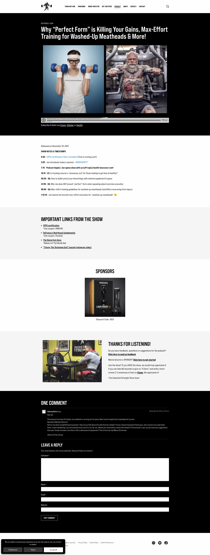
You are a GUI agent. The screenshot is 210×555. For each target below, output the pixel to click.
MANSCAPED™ (82, 162)
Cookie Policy (94, 543)
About (125, 6)
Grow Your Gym (93, 6)
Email (43, 495)
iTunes (63, 125)
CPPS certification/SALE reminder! (62, 157)
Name (43, 484)
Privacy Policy (82, 543)
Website (44, 505)
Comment (45, 455)
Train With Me (70, 6)
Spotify (79, 125)
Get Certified (107, 6)
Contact (142, 6)
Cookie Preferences (107, 543)
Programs (81, 6)
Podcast (117, 6)
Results (133, 6)
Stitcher (70, 125)
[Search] (167, 6)
